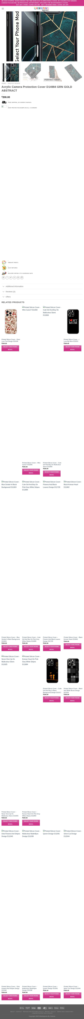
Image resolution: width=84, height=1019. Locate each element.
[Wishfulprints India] (42, 8)
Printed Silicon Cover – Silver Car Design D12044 (72, 987)
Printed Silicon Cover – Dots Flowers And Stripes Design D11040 (11, 988)
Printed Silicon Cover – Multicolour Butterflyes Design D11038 (29, 988)
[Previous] (6, 36)
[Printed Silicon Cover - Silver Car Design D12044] (73, 907)
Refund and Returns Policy (33, 1011)
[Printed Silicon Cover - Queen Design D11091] (52, 907)
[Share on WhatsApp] (3, 277)
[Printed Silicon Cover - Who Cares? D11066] (31, 383)
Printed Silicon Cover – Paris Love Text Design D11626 (11, 340)
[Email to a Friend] (14, 277)
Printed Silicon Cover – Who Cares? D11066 (31, 464)
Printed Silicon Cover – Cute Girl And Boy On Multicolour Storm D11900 (52, 464)
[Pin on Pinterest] (18, 277)
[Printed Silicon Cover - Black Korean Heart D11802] (73, 558)
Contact (19, 1011)
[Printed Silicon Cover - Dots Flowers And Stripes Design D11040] (11, 907)
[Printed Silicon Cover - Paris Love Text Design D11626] (11, 321)
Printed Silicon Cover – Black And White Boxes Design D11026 (73, 690)
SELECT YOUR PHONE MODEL (10, 348)
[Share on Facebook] (7, 277)
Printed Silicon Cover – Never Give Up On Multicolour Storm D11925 (10, 813)
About (12, 1011)
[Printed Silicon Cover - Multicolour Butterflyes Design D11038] (31, 907)
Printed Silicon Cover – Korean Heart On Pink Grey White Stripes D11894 (31, 813)
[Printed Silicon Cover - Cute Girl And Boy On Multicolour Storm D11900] (52, 383)
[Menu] (3, 8)
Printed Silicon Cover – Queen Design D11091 (50, 987)
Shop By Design (14, 83)
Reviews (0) (10, 292)
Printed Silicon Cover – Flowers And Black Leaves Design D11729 (51, 639)
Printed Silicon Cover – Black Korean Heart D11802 (73, 638)
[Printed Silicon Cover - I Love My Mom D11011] (73, 321)
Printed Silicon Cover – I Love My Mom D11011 (71, 340)
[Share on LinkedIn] (22, 277)
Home (4, 83)
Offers (8, 297)
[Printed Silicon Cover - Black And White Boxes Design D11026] (73, 670)
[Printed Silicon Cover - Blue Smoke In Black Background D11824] (11, 558)
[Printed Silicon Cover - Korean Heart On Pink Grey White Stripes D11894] (31, 732)
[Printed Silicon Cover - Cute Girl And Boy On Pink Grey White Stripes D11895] (31, 558)
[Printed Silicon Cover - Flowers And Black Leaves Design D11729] (52, 558)
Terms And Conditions (65, 1011)
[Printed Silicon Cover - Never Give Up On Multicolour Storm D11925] (11, 732)
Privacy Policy (50, 1011)
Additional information (14, 286)
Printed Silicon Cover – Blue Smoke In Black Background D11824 (11, 639)
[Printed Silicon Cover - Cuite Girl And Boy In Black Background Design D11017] (52, 670)
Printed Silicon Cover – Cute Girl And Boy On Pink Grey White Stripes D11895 (31, 639)
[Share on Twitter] (10, 277)
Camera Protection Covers (42, 1013)
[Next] (78, 36)
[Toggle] (4, 286)
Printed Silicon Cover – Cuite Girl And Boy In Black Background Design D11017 (52, 690)
